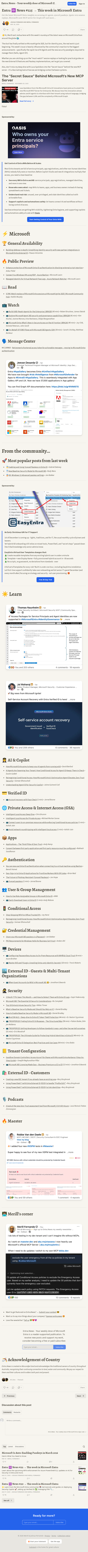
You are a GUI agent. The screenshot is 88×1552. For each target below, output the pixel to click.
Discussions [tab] (19, 1447)
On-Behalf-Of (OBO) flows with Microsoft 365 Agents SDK (32, 330)
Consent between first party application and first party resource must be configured (41, 848)
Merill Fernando (33, 22)
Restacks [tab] (17, 1412)
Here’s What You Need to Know (14, 1456)
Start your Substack (38, 1541)
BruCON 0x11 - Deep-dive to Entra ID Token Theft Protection (33, 1017)
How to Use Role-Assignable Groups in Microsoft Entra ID (29, 896)
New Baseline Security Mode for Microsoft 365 (27, 471)
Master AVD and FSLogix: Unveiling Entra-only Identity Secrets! (35, 963)
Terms (53, 1536)
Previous (10, 1396)
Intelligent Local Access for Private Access (23, 818)
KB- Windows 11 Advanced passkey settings (26, 475)
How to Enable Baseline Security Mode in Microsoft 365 (28, 1013)
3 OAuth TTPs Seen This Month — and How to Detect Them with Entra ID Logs (38, 997)
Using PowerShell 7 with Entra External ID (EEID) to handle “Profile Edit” (36, 1083)
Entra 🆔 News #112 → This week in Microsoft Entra (30, 1467)
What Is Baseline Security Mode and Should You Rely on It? (30, 1009)
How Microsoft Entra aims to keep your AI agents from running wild (33, 766)
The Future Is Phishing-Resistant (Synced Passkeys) (27, 877)
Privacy (47, 1536)
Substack (32, 1547)
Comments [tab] (7, 1412)
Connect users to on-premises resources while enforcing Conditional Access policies (43, 822)
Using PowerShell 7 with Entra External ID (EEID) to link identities (33, 1087)
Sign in (82, 4)
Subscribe (72, 4)
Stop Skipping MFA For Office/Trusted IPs (23, 915)
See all (6, 1500)
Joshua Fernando (16, 22)
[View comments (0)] (13, 29)
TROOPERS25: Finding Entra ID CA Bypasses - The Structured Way (35, 1021)
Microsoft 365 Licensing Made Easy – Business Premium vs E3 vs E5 (36, 1064)
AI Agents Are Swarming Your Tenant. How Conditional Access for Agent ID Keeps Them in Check (45, 770)
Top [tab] (4, 1447)
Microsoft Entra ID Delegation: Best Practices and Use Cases (33, 1042)
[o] (82, 1456)
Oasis (37, 213)
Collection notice (64, 1536)
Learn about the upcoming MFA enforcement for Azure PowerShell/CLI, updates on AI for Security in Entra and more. (37, 1471)
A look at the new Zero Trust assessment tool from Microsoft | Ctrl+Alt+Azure (37, 1106)
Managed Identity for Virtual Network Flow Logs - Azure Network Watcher (36, 279)
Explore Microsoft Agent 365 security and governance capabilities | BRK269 (39, 315)
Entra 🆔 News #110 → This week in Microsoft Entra (30, 1484)
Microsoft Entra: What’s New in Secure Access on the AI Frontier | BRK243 (38, 322)
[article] (44, 1457)
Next (79, 1396)
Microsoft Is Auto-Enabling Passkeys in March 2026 (30, 1453)
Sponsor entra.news (54, 1316)
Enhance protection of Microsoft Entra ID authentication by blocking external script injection (44, 267)
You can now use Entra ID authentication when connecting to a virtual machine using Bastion (44, 866)
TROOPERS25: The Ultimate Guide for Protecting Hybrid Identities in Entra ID (41, 1035)
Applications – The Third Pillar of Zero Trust (24, 844)
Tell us (26, 1320)
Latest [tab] (10, 1447)
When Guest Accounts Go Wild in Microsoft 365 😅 (29, 982)
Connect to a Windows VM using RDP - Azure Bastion (27, 275)
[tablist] (12, 1412)
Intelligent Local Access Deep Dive (20, 814)
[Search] (84, 1446)
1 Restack (20, 1380)
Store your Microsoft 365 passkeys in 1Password (25, 937)
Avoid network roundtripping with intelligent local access (33, 829)
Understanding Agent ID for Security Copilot (24, 785)
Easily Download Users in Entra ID (22, 900)
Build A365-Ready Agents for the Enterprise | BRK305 (30, 311)
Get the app (55, 1541)
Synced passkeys (16, 881)
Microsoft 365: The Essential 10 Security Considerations (28, 1001)
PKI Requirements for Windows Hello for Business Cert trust (30, 941)
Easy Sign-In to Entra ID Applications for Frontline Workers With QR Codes (36, 873)
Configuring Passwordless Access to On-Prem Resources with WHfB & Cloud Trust (42, 955)
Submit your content (47, 1312)
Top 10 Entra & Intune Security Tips (20, 1005)
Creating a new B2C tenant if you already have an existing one (31, 1079)
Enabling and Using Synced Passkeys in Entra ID (27, 467)
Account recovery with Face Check (23, 799)
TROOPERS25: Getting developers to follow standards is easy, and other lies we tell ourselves (47, 1028)
